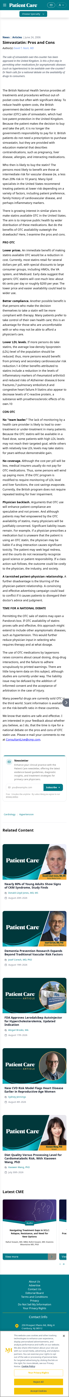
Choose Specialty (31, 13)
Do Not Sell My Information (34, 1304)
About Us (34, 1281)
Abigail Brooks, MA (18, 1029)
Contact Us (34, 1289)
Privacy (34, 1300)
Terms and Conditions (34, 1297)
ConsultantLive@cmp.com (23, 739)
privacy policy (12, 796)
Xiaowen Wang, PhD (19, 1167)
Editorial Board (35, 1293)
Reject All (38, 1381)
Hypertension (26, 814)
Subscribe (51, 787)
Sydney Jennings (17, 1096)
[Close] (63, 1335)
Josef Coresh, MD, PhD (20, 959)
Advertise (34, 1285)
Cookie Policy (28, 1366)
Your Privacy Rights (34, 1308)
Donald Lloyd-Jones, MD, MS (23, 892)
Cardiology (9, 814)
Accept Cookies (38, 1391)
